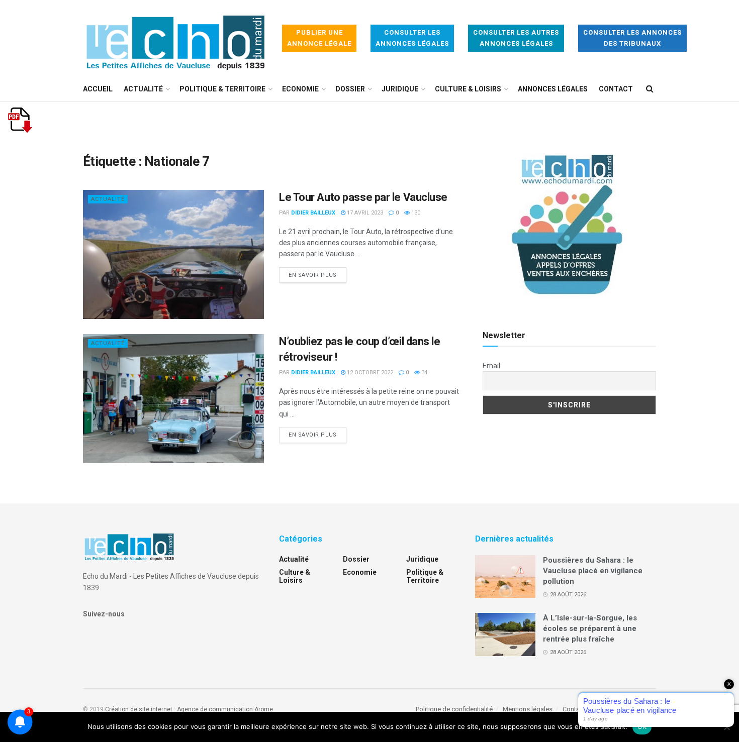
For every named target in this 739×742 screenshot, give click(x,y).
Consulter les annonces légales (412, 38)
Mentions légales (527, 709)
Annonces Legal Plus (625, 709)
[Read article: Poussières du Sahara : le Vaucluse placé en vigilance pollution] (505, 576)
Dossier (350, 89)
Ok (641, 726)
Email (491, 366)
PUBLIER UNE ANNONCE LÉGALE (319, 38)
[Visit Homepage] (175, 38)
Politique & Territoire (222, 89)
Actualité (143, 89)
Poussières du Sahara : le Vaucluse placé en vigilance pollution (592, 571)
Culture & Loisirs (468, 89)
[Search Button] (650, 88)
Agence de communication (215, 709)
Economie (300, 89)
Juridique (400, 89)
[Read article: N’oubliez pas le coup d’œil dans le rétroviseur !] (173, 398)
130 (415, 212)
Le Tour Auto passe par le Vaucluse (363, 197)
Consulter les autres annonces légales (516, 38)
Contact (616, 89)
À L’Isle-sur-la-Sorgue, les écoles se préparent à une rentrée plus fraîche (590, 628)
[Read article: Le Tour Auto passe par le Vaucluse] (173, 254)
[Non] (726, 727)
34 (423, 372)
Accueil (98, 89)
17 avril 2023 (364, 212)
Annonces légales (553, 89)
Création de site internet (138, 709)
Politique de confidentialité (454, 709)
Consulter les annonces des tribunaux (632, 38)
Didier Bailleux (313, 212)
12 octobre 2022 (369, 372)
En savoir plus (317, 274)
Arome (263, 709)
